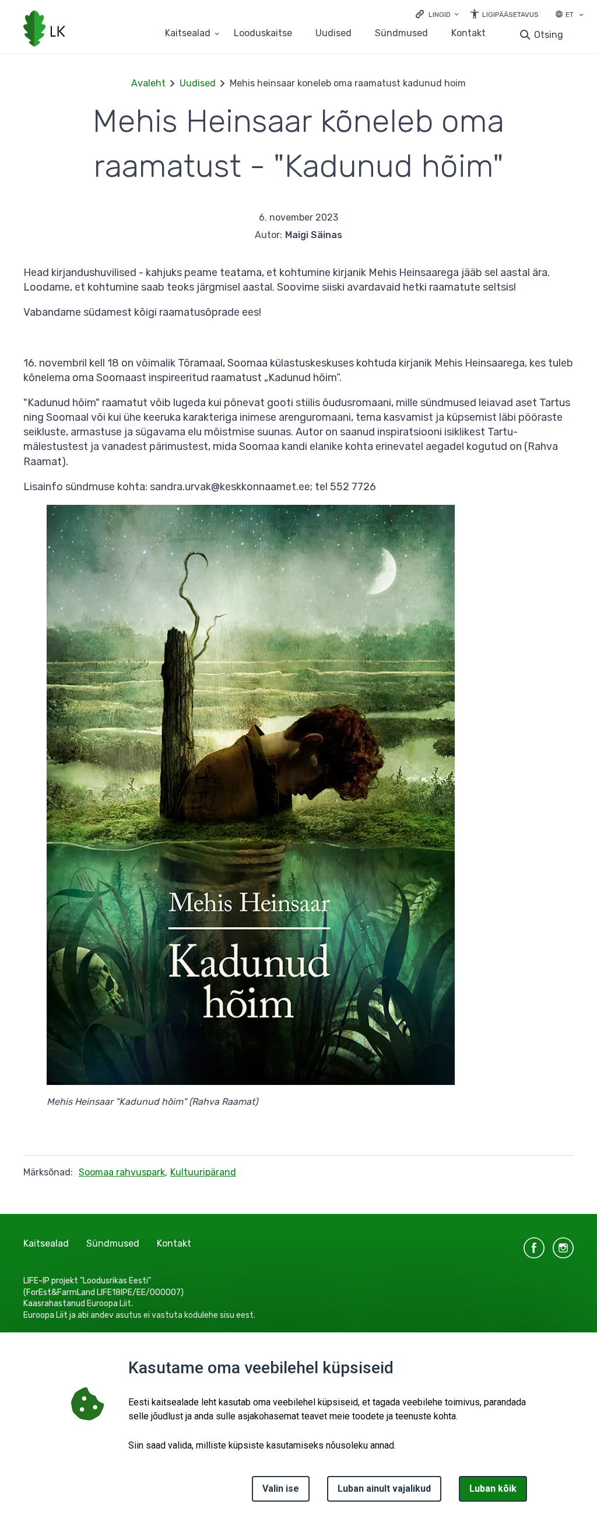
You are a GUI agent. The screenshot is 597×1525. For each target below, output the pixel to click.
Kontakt (468, 34)
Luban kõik (493, 1488)
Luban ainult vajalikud (384, 1488)
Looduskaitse (263, 34)
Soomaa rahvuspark (122, 1172)
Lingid (440, 15)
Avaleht (148, 83)
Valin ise (280, 1488)
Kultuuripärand (203, 1172)
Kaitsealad (187, 34)
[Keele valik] (581, 16)
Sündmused (401, 34)
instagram (563, 1247)
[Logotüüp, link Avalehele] (44, 30)
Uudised (333, 34)
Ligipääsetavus (510, 15)
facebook (534, 1247)
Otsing (548, 34)
